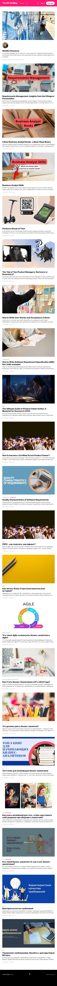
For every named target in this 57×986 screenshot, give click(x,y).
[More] (26, 3)
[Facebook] (29, 974)
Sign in (43, 3)
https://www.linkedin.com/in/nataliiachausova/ (13, 59)
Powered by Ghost (50, 974)
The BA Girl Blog (9, 3)
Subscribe (50, 3)
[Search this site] (38, 3)
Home (21, 3)
